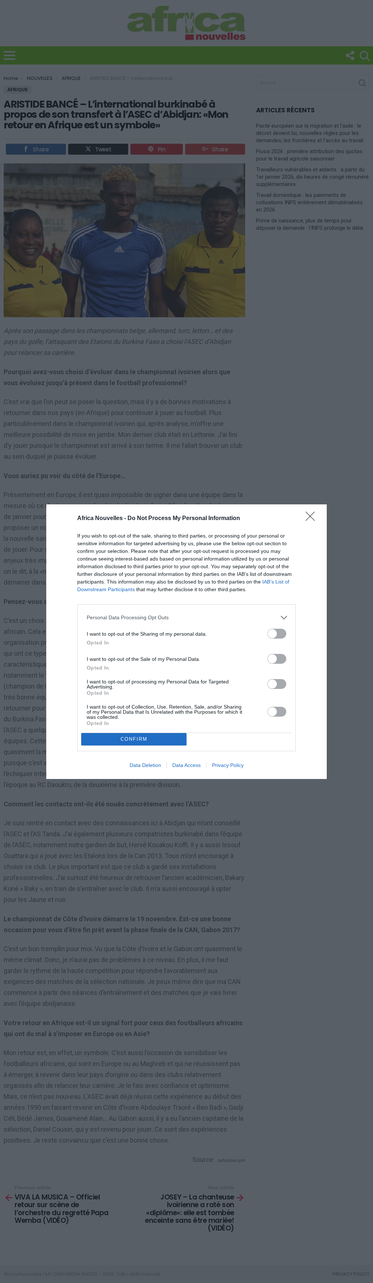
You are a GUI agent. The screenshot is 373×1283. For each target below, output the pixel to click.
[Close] (312, 519)
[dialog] (186, 641)
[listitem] (186, 617)
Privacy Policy (228, 765)
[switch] (276, 634)
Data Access (186, 765)
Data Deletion (145, 765)
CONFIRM (134, 739)
